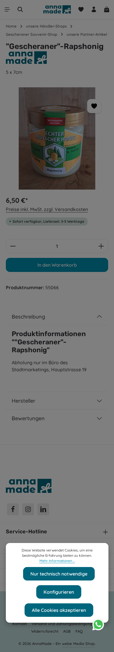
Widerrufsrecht (44, 631)
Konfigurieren (59, 592)
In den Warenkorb (57, 265)
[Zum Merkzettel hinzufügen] (94, 106)
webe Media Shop (78, 643)
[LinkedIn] (43, 509)
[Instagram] (28, 509)
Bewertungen (28, 418)
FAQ (79, 631)
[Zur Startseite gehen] (57, 9)
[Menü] (7, 9)
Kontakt (19, 623)
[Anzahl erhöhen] (101, 246)
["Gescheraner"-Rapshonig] (57, 138)
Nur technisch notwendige (58, 574)
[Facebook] (13, 509)
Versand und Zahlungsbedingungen (64, 623)
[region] (57, 138)
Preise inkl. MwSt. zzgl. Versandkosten (47, 209)
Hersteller (23, 400)
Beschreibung (28, 316)
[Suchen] (20, 9)
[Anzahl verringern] (13, 246)
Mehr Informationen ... (57, 561)
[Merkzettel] (81, 9)
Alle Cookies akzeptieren (59, 610)
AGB (67, 631)
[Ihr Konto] (94, 9)
